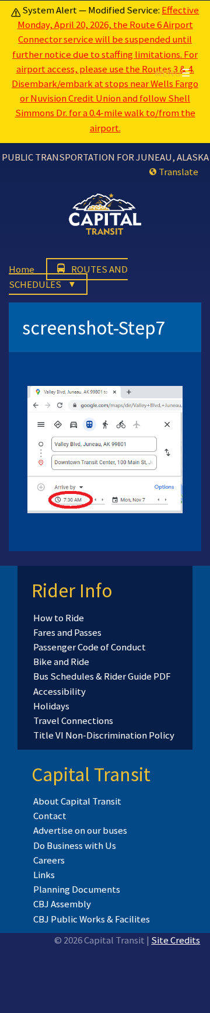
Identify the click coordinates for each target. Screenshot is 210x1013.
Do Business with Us (74, 845)
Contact (49, 815)
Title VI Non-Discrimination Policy (103, 735)
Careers (49, 860)
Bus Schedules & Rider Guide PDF (102, 676)
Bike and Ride (61, 661)
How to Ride (58, 617)
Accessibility (59, 691)
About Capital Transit (77, 801)
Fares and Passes (67, 632)
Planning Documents (76, 889)
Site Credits (175, 940)
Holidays (51, 705)
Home (21, 269)
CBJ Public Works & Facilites (91, 919)
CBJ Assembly (62, 903)
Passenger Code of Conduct (89, 646)
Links (44, 874)
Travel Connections (73, 720)
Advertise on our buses (80, 830)
